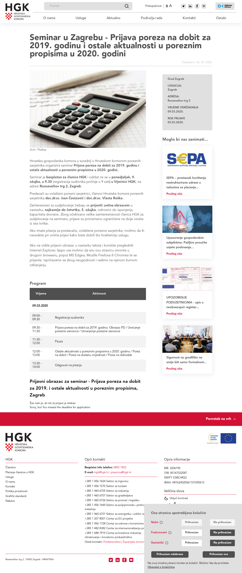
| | (129, 542)
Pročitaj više (174, 194)
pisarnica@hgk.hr (121, 472)
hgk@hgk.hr (101, 472)
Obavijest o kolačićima (161, 567)
